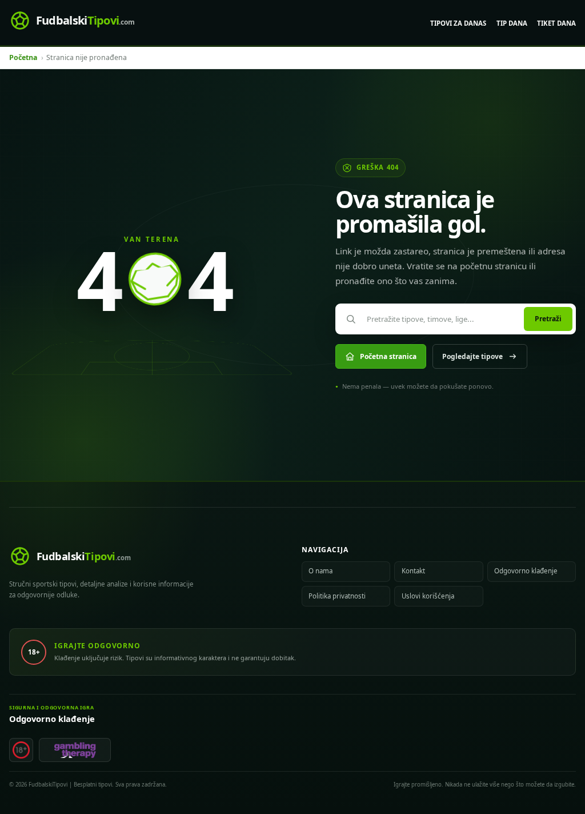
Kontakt (413, 570)
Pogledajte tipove (472, 356)
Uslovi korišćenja (428, 596)
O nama (320, 570)
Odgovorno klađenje (526, 570)
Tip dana (511, 23)
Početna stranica (388, 356)
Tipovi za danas (458, 23)
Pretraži (548, 319)
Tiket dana (556, 23)
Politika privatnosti (337, 596)
